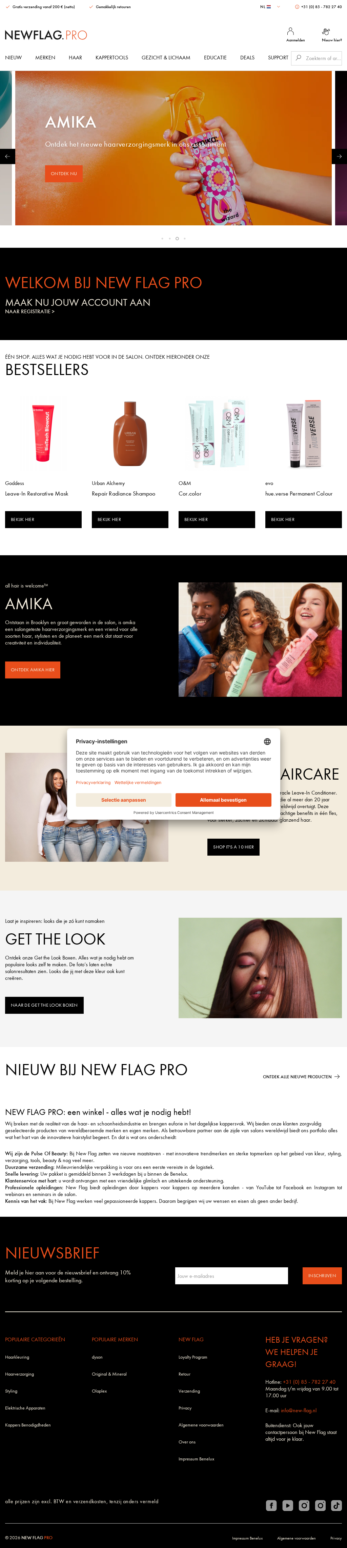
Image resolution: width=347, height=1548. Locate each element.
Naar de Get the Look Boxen (44, 1005)
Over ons (187, 1442)
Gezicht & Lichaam (166, 57)
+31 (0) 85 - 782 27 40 (321, 6)
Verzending (189, 1391)
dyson (97, 1357)
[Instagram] (304, 1505)
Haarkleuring (17, 1357)
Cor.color (190, 493)
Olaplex (99, 1391)
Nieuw (13, 57)
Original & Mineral (109, 1374)
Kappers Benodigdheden (28, 1425)
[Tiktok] (336, 1505)
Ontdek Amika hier (33, 670)
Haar (75, 57)
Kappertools (112, 57)
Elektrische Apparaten (25, 1408)
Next (339, 156)
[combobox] (271, 7)
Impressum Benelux (196, 1459)
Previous (7, 156)
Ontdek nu (64, 173)
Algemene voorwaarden (201, 1425)
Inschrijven (322, 1276)
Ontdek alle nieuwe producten (297, 1076)
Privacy (185, 1408)
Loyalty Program (193, 1357)
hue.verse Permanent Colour (298, 493)
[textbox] (271, 7)
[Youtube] (287, 1505)
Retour (184, 1374)
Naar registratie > (30, 311)
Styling (11, 1391)
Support (278, 57)
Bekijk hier (22, 519)
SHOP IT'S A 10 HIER (233, 847)
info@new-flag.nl (299, 1410)
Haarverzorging (19, 1374)
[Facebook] (271, 1505)
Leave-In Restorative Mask (36, 493)
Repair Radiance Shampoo (124, 493)
